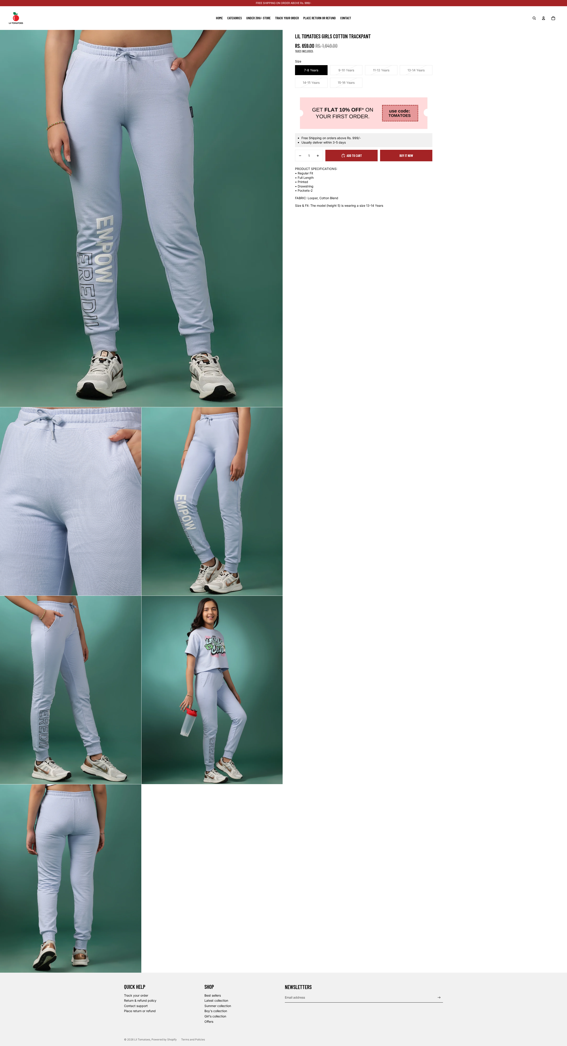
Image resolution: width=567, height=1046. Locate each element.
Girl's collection (215, 1016)
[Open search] (534, 18)
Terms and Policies (193, 1039)
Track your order (136, 995)
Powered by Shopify (164, 1039)
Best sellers (212, 995)
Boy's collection (215, 1011)
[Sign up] (439, 997)
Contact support (136, 1006)
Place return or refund (140, 1011)
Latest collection (216, 1000)
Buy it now (406, 156)
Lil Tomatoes (142, 1039)
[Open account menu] (543, 18)
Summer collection (217, 1006)
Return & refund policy (140, 1000)
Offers (208, 1021)
